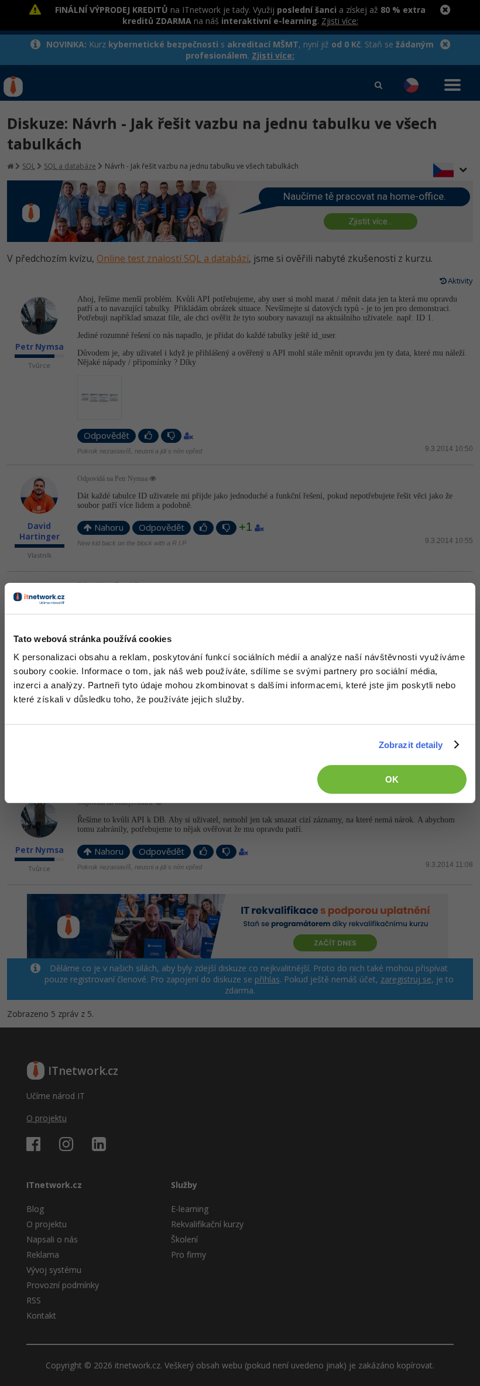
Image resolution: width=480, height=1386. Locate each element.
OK (392, 779)
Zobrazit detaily (411, 745)
